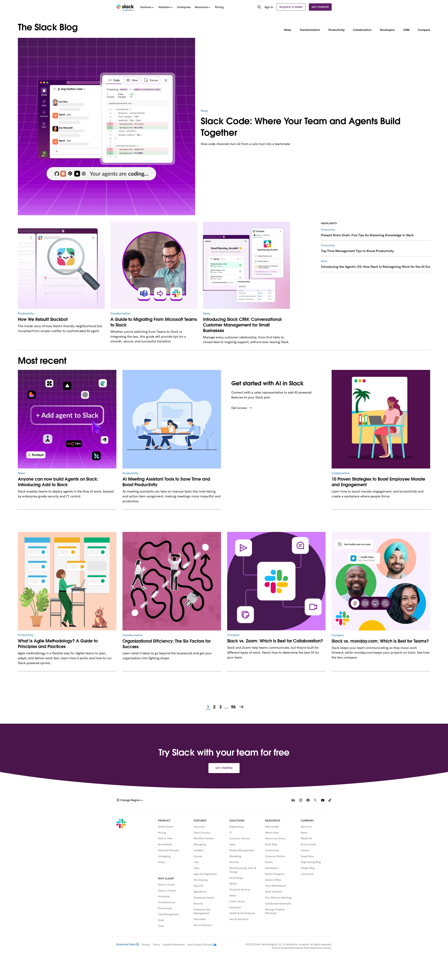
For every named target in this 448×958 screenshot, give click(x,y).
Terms (156, 944)
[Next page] (241, 707)
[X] (315, 801)
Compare (424, 30)
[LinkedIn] (293, 801)
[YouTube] (322, 801)
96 (233, 707)
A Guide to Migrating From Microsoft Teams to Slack (153, 322)
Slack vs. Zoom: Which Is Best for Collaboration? (275, 641)
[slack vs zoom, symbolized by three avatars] (381, 581)
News (287, 30)
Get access (239, 408)
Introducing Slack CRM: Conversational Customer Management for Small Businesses (242, 325)
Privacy (146, 944)
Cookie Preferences (174, 944)
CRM (406, 30)
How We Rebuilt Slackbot (43, 319)
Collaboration (362, 30)
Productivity (336, 30)
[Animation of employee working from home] (381, 419)
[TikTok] (330, 801)
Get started (320, 7)
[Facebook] (308, 801)
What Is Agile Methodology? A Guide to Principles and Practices (57, 643)
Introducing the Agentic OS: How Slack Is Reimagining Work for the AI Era (375, 267)
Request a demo (291, 7)
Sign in (268, 7)
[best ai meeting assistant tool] (171, 419)
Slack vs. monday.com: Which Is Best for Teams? (380, 641)
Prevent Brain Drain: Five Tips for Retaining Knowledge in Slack (367, 235)
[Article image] (153, 265)
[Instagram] (300, 801)
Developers (387, 30)
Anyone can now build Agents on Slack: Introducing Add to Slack (58, 481)
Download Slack (125, 944)
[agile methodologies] (67, 581)
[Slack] (125, 7)
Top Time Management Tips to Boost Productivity (357, 251)
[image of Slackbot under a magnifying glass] (61, 265)
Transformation (310, 30)
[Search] (259, 7)
